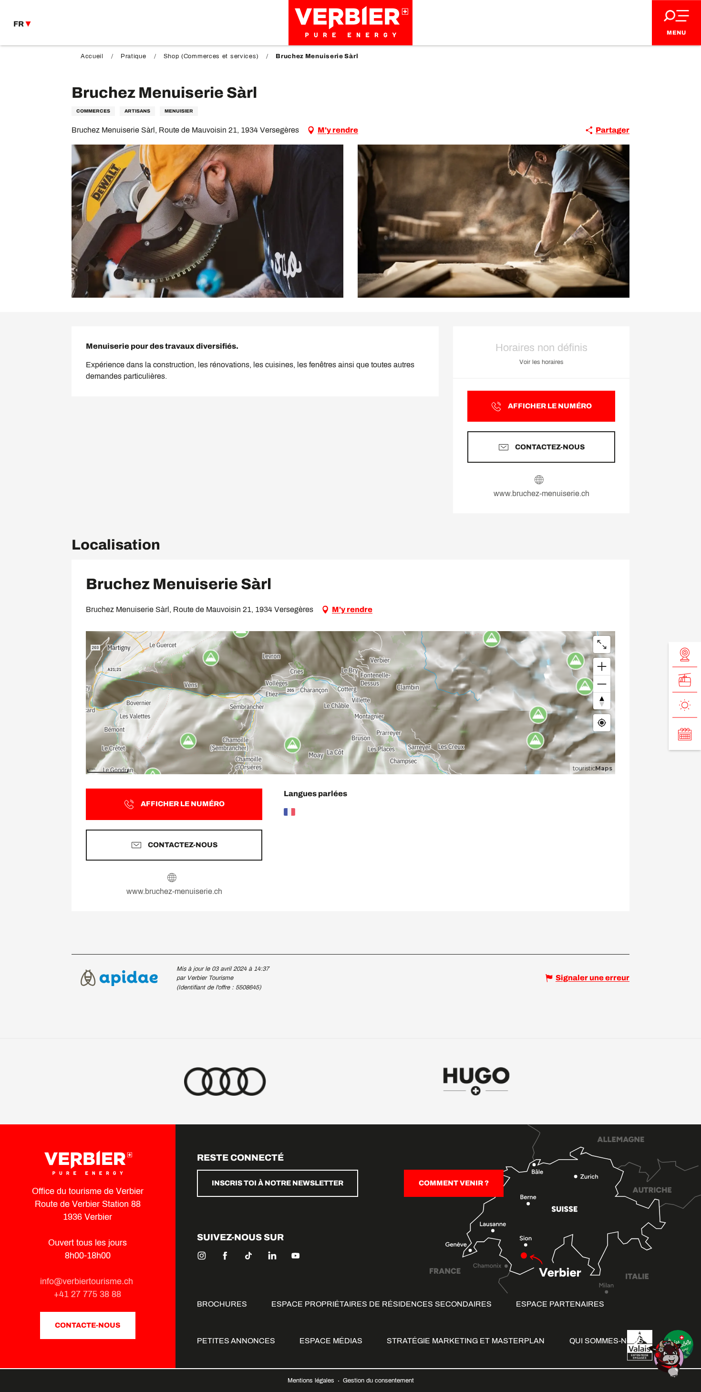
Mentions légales (312, 1380)
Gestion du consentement (378, 1380)
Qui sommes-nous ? (609, 1341)
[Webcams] (684, 654)
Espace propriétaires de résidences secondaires (381, 1304)
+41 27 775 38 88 (87, 1294)
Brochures (222, 1304)
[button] (207, 221)
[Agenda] (685, 734)
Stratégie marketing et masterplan (466, 1341)
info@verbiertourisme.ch (87, 1281)
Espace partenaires (560, 1304)
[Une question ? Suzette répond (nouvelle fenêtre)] (667, 1358)
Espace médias (330, 1341)
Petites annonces (236, 1341)
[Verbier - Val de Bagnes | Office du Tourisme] (350, 22)
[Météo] (684, 705)
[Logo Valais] (639, 1345)
